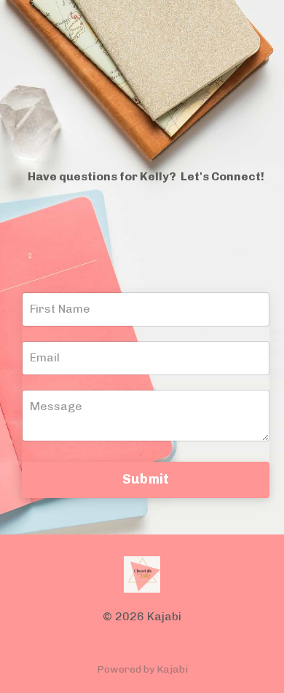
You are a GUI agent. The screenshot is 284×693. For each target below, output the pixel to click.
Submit (146, 479)
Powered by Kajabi (142, 669)
